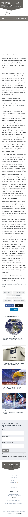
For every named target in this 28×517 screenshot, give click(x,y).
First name (5, 430)
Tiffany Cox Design (17, 513)
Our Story (14, 478)
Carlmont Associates (19, 292)
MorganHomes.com (19, 300)
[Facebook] (14, 506)
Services (13, 480)
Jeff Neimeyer (7, 300)
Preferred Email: (7, 443)
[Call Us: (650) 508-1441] (11, 18)
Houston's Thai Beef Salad (14, 298)
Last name (5, 436)
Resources (13, 482)
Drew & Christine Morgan (14, 295)
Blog (14, 485)
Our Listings (14, 475)
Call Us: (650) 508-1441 (19, 18)
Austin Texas (7, 292)
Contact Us (14, 487)
